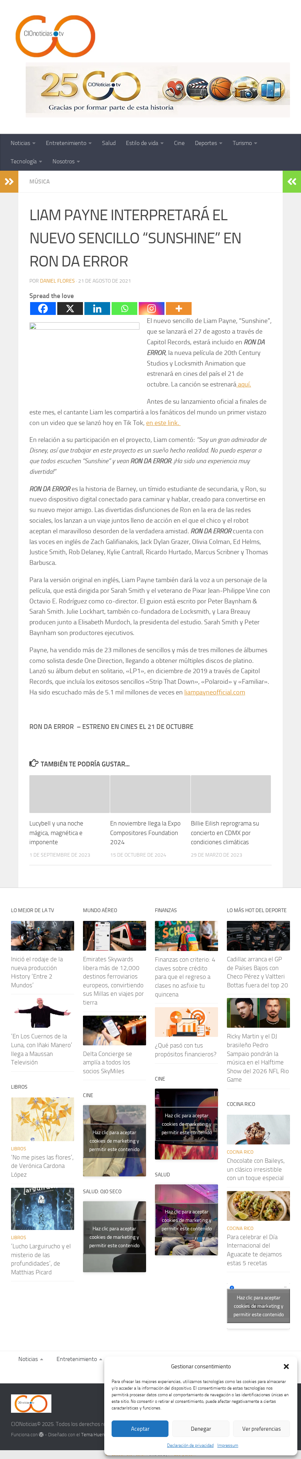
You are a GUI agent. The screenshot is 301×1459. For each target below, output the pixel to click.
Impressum (227, 1445)
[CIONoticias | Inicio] (54, 37)
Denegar (201, 1429)
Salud (109, 142)
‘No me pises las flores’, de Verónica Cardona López (42, 1166)
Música (39, 181)
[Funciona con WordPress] (41, 1434)
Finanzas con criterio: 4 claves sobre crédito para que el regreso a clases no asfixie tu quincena (185, 977)
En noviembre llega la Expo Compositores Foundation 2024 (145, 833)
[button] (286, 1366)
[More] (179, 308)
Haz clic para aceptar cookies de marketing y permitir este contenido (114, 1141)
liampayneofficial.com (214, 692)
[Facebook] (43, 308)
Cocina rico (240, 1152)
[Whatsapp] (124, 308)
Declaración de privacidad (190, 1445)
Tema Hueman (96, 1434)
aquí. (243, 384)
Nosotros (63, 161)
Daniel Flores (57, 281)
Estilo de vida (142, 142)
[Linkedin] (97, 308)
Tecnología (24, 161)
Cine (179, 142)
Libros (18, 1148)
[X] (70, 308)
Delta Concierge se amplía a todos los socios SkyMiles (107, 1062)
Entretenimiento (66, 142)
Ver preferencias (261, 1429)
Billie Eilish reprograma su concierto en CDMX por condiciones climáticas (225, 833)
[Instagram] (151, 308)
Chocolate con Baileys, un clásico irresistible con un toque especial (256, 1169)
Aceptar (140, 1429)
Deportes (206, 142)
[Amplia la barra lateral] (9, 182)
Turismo (242, 142)
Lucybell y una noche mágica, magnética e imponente (56, 833)
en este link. (163, 423)
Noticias (20, 142)
